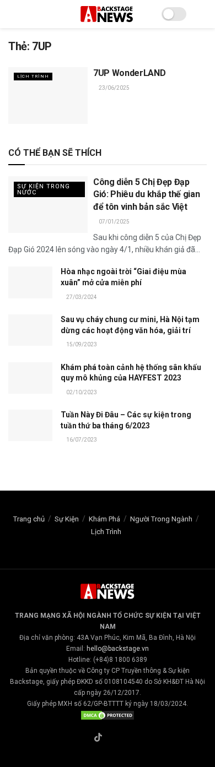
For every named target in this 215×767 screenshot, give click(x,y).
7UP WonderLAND (129, 73)
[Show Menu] (13, 14)
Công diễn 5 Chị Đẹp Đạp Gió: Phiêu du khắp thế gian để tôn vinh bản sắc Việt (146, 194)
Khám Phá (104, 519)
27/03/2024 (81, 297)
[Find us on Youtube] (124, 738)
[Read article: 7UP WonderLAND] (48, 95)
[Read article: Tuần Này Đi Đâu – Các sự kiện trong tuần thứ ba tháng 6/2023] (30, 425)
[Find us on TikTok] (98, 738)
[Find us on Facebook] (85, 738)
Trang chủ (29, 519)
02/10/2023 (81, 392)
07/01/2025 (114, 222)
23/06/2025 (114, 88)
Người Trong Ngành (161, 519)
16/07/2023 (81, 440)
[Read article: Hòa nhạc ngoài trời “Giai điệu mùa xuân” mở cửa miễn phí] (30, 282)
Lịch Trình (33, 76)
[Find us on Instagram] (111, 738)
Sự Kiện (67, 519)
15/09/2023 (81, 344)
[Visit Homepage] (107, 14)
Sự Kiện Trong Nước (43, 189)
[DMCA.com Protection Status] (107, 715)
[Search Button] (202, 14)
